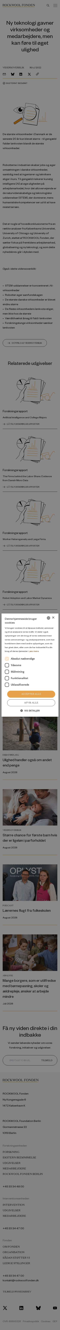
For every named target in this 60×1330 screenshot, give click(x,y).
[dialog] (30, 665)
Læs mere (34, 651)
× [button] (53, 617)
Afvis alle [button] (31, 702)
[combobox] (48, 618)
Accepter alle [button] (31, 694)
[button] (30, 710)
